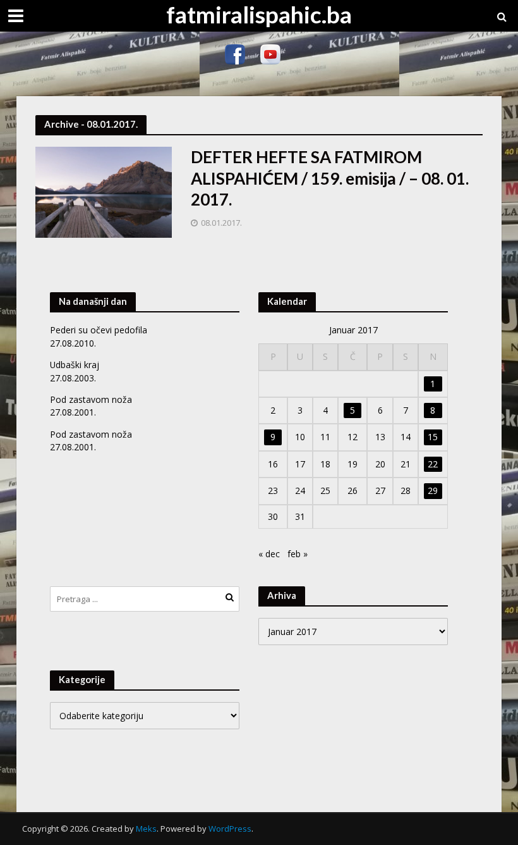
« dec (269, 554)
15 (433, 437)
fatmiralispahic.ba (259, 14)
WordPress (229, 828)
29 (433, 490)
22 (433, 464)
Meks (146, 828)
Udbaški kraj (74, 365)
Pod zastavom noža (91, 399)
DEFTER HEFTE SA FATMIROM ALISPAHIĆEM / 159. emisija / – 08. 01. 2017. (330, 178)
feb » (297, 554)
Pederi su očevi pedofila (98, 330)
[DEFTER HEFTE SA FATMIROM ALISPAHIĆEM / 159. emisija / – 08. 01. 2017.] (103, 191)
